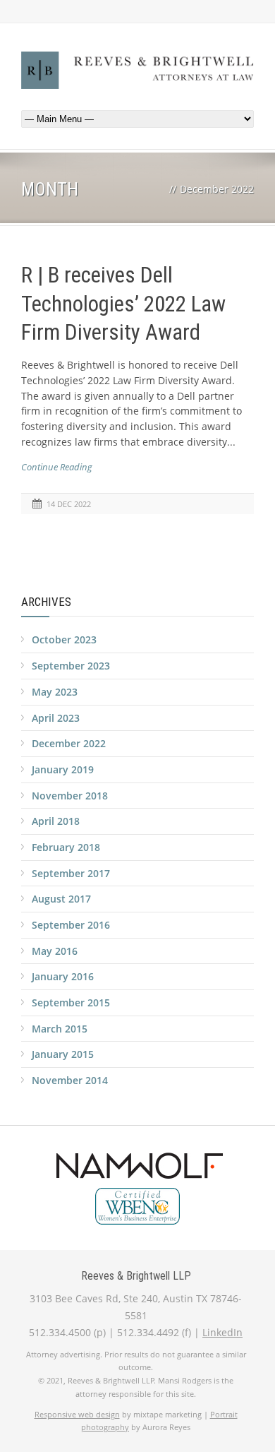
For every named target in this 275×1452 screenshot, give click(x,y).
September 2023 (71, 665)
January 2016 (63, 976)
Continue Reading (56, 466)
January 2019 (63, 769)
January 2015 (63, 1054)
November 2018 (70, 795)
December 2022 (69, 743)
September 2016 (71, 925)
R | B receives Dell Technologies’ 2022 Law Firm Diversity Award (123, 303)
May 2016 (55, 951)
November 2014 (70, 1080)
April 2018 (56, 821)
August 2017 (61, 898)
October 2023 (64, 639)
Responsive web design (77, 1414)
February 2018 (66, 847)
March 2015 (59, 1028)
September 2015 (71, 1002)
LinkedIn (222, 1332)
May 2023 (55, 691)
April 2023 (56, 718)
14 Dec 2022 (69, 504)
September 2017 (71, 873)
